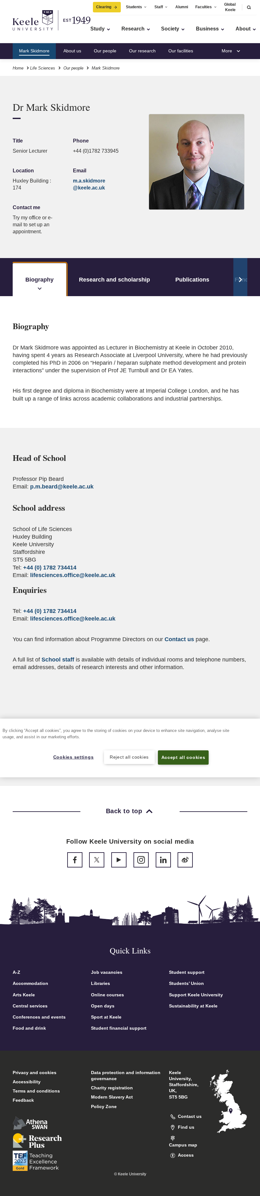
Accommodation (30, 983)
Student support (187, 972)
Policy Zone (104, 1106)
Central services (30, 1005)
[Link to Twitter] (96, 859)
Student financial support (118, 1028)
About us (72, 50)
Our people (105, 50)
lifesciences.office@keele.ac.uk (72, 575)
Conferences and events (39, 1017)
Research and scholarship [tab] (114, 279)
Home (18, 68)
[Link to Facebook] (74, 859)
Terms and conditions (36, 1090)
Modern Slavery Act (112, 1097)
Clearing (103, 7)
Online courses (107, 994)
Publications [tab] (192, 279)
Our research (142, 50)
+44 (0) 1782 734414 (49, 567)
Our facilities (180, 50)
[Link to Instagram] (141, 859)
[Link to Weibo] (185, 859)
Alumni (181, 7)
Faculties (203, 7)
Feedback (23, 1100)
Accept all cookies (183, 757)
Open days (102, 1005)
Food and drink (29, 1028)
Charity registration (112, 1087)
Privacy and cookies (34, 1072)
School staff (58, 659)
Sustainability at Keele (193, 1005)
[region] (130, 748)
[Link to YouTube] (119, 859)
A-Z (16, 972)
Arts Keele (24, 994)
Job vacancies (106, 972)
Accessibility (27, 1081)
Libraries (100, 983)
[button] (249, 7)
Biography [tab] (39, 279)
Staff (158, 7)
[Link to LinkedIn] (163, 859)
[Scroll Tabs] (240, 277)
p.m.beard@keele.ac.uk (62, 486)
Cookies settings (73, 757)
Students (134, 7)
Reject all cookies (129, 757)
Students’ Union (186, 983)
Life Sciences (42, 68)
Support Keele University (196, 994)
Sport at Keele (106, 1017)
